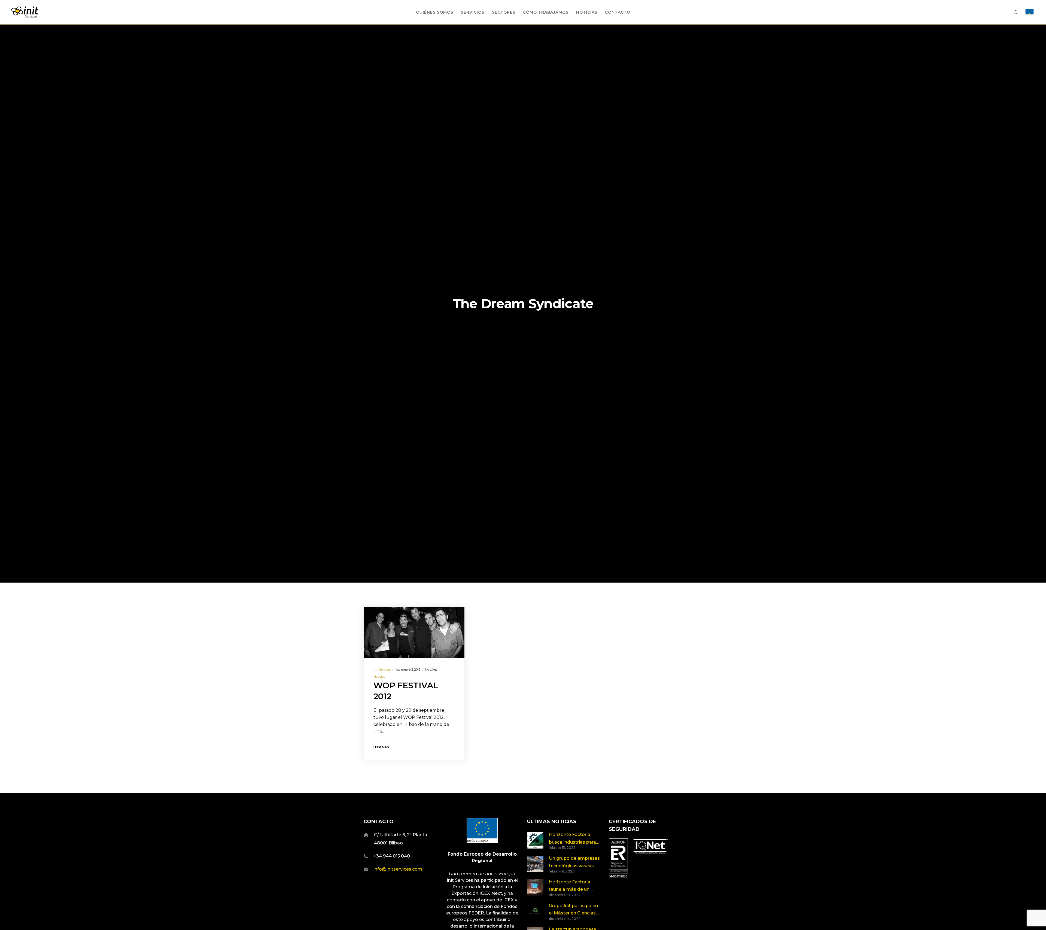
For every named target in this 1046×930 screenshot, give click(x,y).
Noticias (379, 676)
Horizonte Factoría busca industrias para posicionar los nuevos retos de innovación (573, 839)
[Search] (1012, 12)
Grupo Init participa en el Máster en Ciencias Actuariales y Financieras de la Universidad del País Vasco (573, 910)
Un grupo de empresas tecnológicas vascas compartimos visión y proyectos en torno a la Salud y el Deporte (574, 863)
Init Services (382, 669)
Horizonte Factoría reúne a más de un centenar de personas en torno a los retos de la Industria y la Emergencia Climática (574, 886)
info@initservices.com (397, 869)
